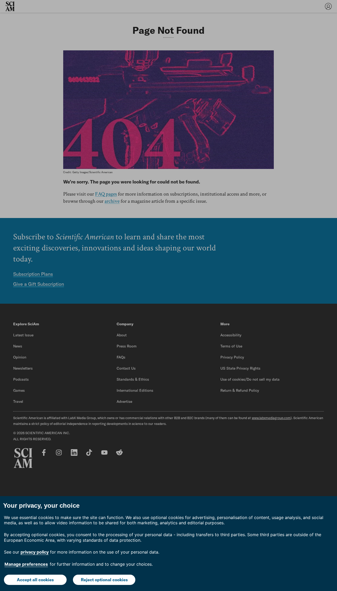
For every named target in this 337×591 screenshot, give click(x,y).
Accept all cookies (35, 579)
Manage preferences (26, 564)
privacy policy (35, 552)
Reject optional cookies (104, 579)
